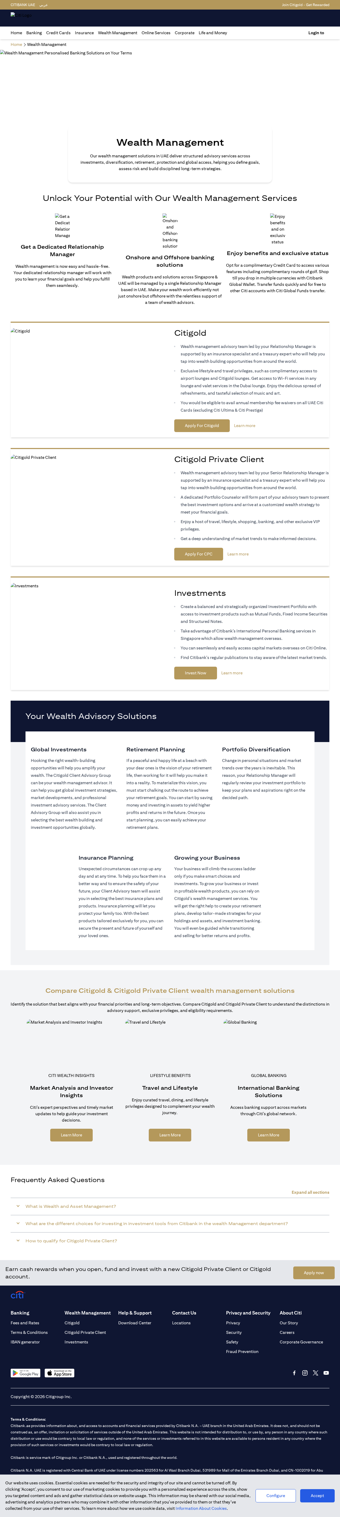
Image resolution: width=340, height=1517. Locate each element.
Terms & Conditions (29, 1332)
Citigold (72, 1322)
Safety (232, 1341)
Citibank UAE (23, 5)
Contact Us (184, 1313)
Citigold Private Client (85, 1332)
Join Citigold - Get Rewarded (305, 5)
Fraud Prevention (242, 1351)
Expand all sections (310, 1192)
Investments (76, 1341)
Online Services (156, 32)
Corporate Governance (301, 1341)
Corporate (184, 32)
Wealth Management (117, 32)
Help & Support (135, 1313)
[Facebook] (294, 1373)
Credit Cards (58, 32)
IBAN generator (25, 1341)
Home (16, 32)
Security (234, 1332)
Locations (181, 1322)
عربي (43, 5)
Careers (287, 1332)
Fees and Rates (25, 1322)
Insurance (84, 32)
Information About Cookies (201, 1508)
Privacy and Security (248, 1313)
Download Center (134, 1322)
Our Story (289, 1322)
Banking (34, 32)
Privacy (233, 1322)
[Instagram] (305, 1373)
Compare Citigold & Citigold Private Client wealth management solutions (170, 990)
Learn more (244, 425)
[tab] (34, 33)
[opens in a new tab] (25, 1373)
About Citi (291, 1313)
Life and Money (213, 32)
